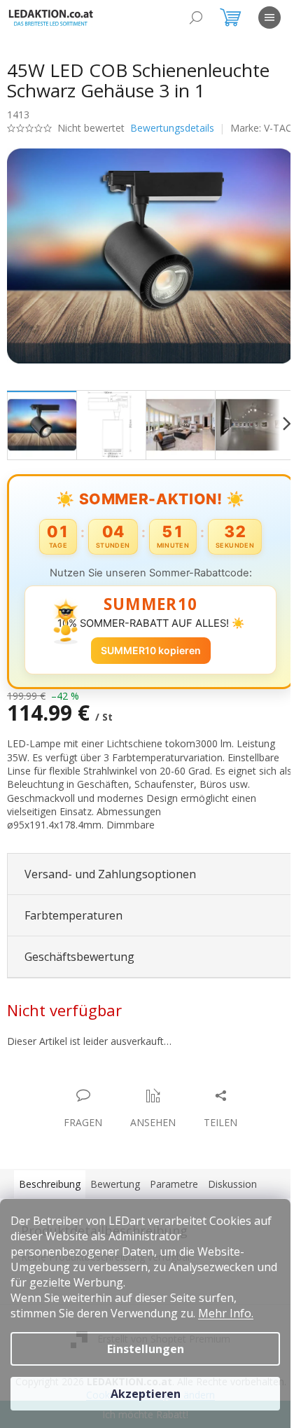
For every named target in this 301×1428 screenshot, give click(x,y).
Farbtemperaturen (73, 921)
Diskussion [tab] (232, 1189)
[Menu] (269, 18)
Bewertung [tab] (115, 1189)
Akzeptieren (146, 1393)
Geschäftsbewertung (79, 962)
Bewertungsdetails (172, 127)
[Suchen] (196, 18)
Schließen (104, 1086)
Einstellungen (145, 1349)
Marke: (54, 141)
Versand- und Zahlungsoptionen (110, 879)
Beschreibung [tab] (49, 1189)
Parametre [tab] (174, 1189)
